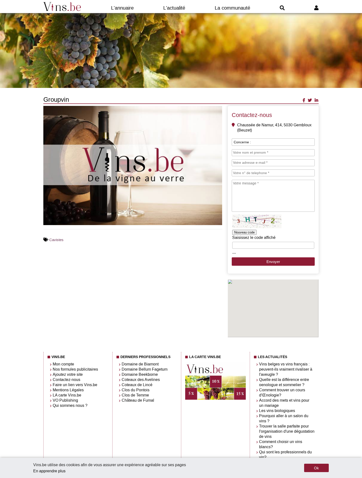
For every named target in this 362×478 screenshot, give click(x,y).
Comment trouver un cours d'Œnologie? (282, 392)
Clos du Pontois (135, 390)
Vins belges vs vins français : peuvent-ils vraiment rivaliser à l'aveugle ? (285, 369)
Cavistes (56, 239)
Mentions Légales (68, 390)
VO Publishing (65, 400)
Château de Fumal (138, 400)
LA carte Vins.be (67, 395)
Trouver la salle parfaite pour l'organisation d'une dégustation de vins (286, 431)
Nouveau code (244, 232)
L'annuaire (122, 8)
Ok (316, 468)
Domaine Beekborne (140, 374)
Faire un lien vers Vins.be (75, 384)
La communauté (232, 8)
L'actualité (174, 8)
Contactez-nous (66, 379)
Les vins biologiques (277, 410)
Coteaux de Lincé (137, 384)
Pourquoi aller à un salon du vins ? (283, 418)
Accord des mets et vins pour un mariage (284, 403)
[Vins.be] (62, 6)
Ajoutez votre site (68, 374)
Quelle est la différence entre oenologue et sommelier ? (284, 382)
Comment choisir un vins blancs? (280, 444)
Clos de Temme (135, 395)
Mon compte (63, 364)
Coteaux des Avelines (141, 379)
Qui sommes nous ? (70, 405)
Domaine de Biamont (140, 364)
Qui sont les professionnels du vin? (285, 454)
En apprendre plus (49, 471)
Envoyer (273, 262)
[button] (218, 110)
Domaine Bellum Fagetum (144, 369)
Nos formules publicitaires (75, 369)
